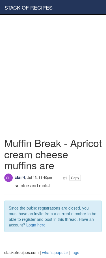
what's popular (55, 252)
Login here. (36, 225)
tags (75, 252)
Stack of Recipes (29, 7)
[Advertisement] (53, 73)
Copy (75, 177)
